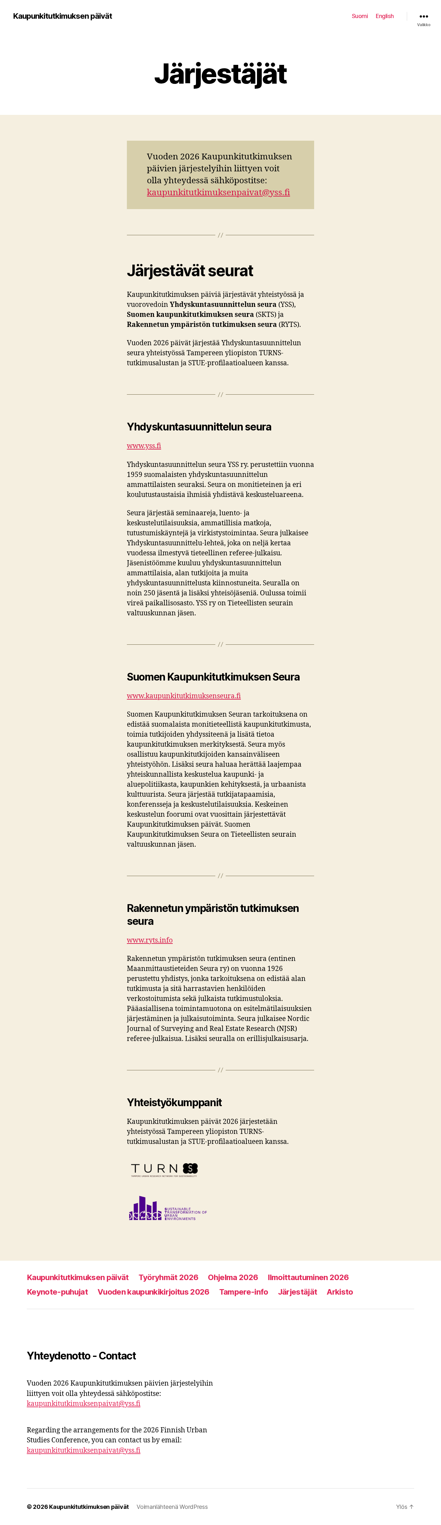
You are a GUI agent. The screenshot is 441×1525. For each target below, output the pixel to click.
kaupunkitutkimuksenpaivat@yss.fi (218, 192)
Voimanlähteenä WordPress (172, 1506)
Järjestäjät (297, 1292)
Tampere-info (243, 1292)
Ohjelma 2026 (233, 1277)
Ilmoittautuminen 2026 (308, 1277)
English (385, 16)
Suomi (360, 16)
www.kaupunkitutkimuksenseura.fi (184, 696)
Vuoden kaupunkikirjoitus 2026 (153, 1292)
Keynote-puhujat (57, 1292)
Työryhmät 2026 (168, 1277)
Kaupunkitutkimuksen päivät (62, 16)
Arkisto (340, 1292)
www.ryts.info (150, 940)
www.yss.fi (144, 446)
